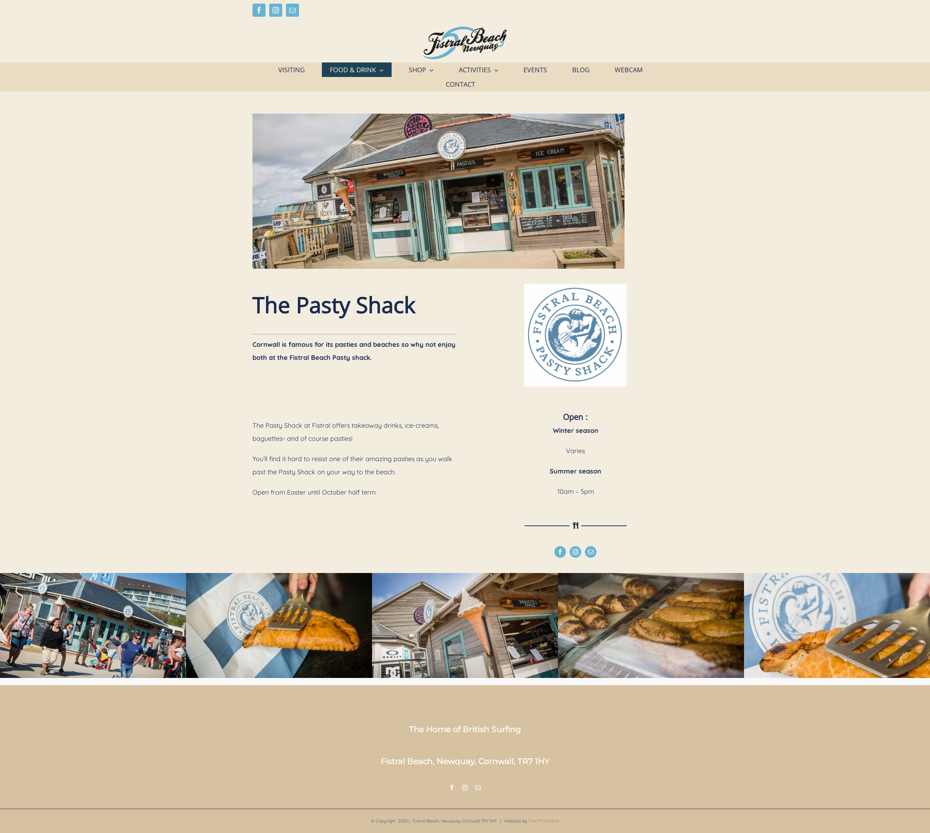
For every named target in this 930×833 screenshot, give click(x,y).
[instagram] (575, 552)
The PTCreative (543, 821)
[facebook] (560, 552)
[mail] (591, 552)
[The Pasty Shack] (93, 576)
